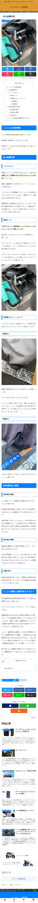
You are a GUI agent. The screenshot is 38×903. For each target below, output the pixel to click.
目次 (16, 83)
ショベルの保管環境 (15, 87)
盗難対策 (24, 680)
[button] (34, 452)
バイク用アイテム (8, 680)
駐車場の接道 (14, 109)
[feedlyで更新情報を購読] (27, 705)
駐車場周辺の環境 (14, 106)
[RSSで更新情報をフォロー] (19, 711)
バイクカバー (14, 92)
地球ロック (13, 95)
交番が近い (13, 115)
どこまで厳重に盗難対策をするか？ (20, 118)
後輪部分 (15, 104)
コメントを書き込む (19, 879)
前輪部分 (15, 101)
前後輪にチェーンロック (17, 98)
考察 (17, 680)
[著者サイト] (10, 705)
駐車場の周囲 (14, 112)
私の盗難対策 (13, 90)
